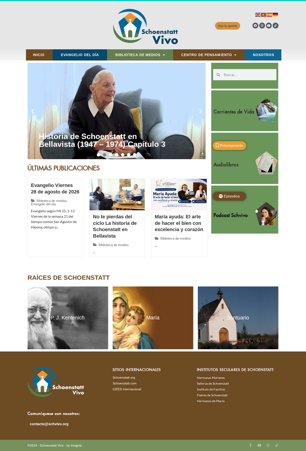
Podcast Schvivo (230, 214)
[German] (275, 14)
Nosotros (263, 55)
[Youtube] (269, 25)
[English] (258, 14)
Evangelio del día (80, 55)
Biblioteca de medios (138, 55)
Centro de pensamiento (206, 55)
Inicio (39, 55)
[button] (32, 111)
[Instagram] (262, 25)
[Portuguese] (264, 14)
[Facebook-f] (250, 445)
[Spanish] (270, 14)
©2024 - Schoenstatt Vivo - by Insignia (55, 445)
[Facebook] (255, 25)
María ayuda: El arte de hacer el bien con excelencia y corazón (179, 223)
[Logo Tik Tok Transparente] (275, 25)
